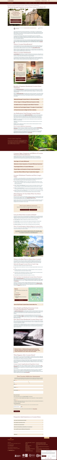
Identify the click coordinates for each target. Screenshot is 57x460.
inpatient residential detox (20, 89)
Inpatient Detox (21, 350)
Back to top (47, 437)
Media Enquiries (27, 447)
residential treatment (39, 283)
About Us (26, 443)
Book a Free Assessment (24, 209)
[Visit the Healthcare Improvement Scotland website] (18, 456)
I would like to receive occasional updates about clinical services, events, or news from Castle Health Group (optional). (26, 404)
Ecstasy (32, 351)
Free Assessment (38, 0)
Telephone (16, 387)
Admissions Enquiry (44, 0)
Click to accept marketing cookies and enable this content (36, 294)
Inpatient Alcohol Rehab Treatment (41, 443)
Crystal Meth (35, 350)
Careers (26, 444)
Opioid (29, 351)
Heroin (32, 350)
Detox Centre (16, 350)
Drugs (27, 350)
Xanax (24, 351)
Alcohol (25, 350)
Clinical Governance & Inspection (30, 448)
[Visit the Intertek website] (25, 457)
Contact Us (20, 80)
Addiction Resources (28, 445)
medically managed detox (28, 114)
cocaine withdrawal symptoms (31, 197)
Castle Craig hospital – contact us (30, 442)
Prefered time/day (17, 390)
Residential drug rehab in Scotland (41, 442)
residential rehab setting (19, 93)
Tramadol (16, 351)
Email (15, 384)
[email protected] (17, 294)
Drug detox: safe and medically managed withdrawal (32, 5)
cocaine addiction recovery (36, 47)
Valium (39, 350)
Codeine (27, 351)
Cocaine (30, 350)
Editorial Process (27, 449)
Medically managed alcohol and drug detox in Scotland (16, 5)
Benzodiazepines (20, 351)
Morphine (34, 351)
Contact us (18, 285)
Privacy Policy (27, 446)
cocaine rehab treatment (20, 278)
